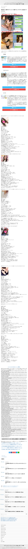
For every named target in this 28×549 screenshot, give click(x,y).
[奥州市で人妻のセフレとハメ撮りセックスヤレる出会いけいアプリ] (16, 452)
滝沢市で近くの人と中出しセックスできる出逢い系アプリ (10, 486)
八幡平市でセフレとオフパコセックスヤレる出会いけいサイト (10, 485)
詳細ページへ (14, 64)
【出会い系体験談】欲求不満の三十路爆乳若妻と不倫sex (14, 511)
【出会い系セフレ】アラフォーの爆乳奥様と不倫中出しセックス (9, 518)
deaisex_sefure (3, 455)
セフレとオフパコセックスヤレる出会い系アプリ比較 (14, 545)
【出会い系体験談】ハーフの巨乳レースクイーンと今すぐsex (15, 506)
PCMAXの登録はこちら (14, 66)
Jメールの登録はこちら (14, 109)
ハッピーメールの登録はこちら (14, 89)
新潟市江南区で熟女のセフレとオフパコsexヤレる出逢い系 (15, 473)
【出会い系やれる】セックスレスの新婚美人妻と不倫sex (14, 492)
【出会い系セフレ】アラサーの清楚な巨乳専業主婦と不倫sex (15, 501)
